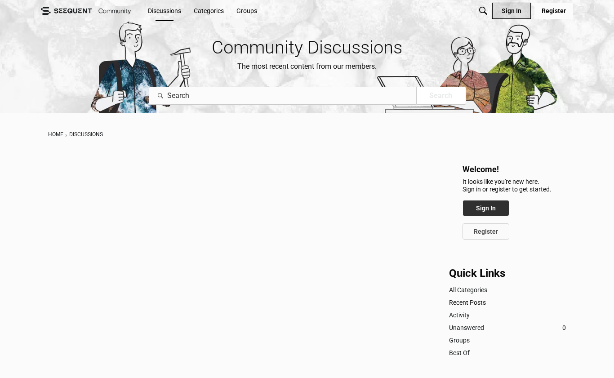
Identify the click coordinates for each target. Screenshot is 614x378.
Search (440, 95)
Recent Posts (467, 302)
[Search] (483, 11)
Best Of (459, 352)
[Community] (86, 11)
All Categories (468, 290)
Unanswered (507, 327)
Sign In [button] (486, 208)
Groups (459, 340)
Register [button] (486, 231)
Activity (459, 315)
